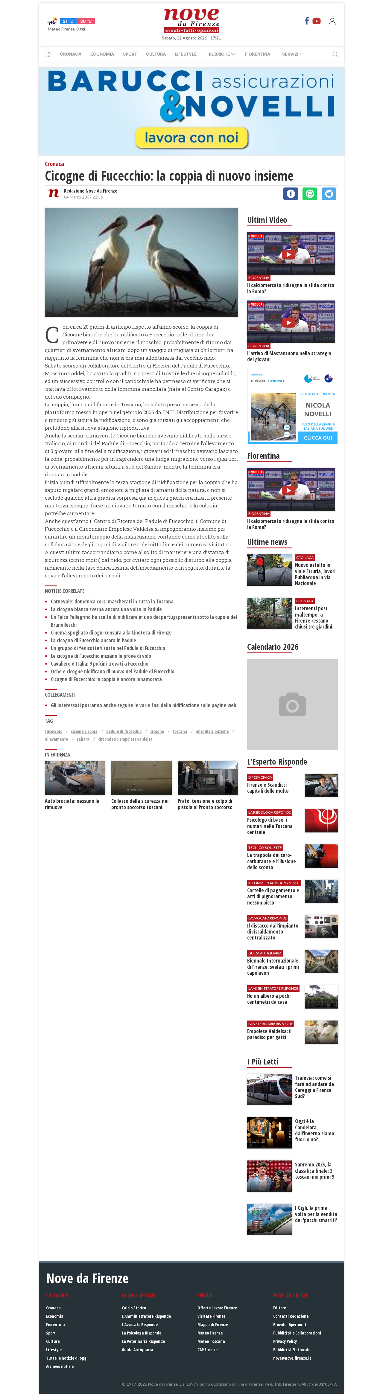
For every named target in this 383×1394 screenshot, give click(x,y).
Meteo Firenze (210, 1333)
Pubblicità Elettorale (291, 1349)
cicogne (157, 731)
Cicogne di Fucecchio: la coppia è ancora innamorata (106, 679)
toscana (180, 731)
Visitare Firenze (211, 1316)
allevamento (56, 739)
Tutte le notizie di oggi (67, 1358)
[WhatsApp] (310, 193)
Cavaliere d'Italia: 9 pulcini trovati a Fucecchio (99, 663)
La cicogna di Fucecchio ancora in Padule (93, 640)
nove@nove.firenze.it (292, 1358)
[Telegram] (329, 193)
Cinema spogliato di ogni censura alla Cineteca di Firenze (111, 632)
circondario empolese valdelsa (125, 739)
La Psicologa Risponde (141, 1333)
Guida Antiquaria (137, 1349)
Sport (130, 54)
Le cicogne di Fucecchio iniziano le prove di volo (101, 655)
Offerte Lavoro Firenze (217, 1308)
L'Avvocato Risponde (140, 1324)
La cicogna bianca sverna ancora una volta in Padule (106, 609)
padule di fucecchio (124, 731)
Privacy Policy (285, 1341)
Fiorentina (257, 54)
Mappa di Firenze (212, 1324)
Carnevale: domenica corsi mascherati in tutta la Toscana (112, 601)
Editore (279, 1308)
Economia (102, 54)
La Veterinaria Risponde (143, 1341)
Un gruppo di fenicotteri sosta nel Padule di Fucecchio (108, 648)
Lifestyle (186, 54)
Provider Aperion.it (289, 1324)
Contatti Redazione (290, 1316)
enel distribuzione (212, 731)
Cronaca (70, 54)
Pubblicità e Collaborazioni (297, 1333)
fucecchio (53, 731)
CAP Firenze (207, 1349)
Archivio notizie (60, 1366)
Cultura (156, 54)
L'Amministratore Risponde (146, 1316)
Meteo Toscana (211, 1341)
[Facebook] (307, 20)
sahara (83, 739)
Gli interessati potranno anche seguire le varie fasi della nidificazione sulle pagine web (143, 705)
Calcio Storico (134, 1308)
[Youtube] (316, 20)
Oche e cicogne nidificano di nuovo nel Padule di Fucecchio (112, 671)
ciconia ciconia (84, 731)
